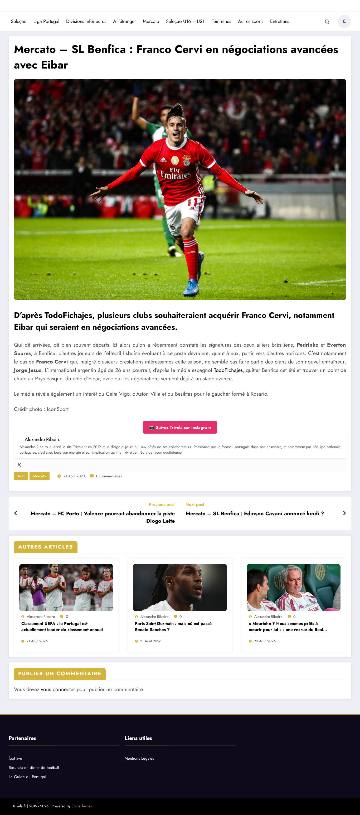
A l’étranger (124, 21)
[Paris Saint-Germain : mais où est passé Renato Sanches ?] (180, 587)
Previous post (162, 504)
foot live (15, 758)
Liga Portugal (46, 21)
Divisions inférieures (86, 21)
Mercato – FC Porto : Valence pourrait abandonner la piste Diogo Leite (103, 517)
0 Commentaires (109, 476)
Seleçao (19, 21)
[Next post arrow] (344, 513)
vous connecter (58, 689)
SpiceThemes (81, 806)
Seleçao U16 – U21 (185, 21)
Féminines (221, 21)
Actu (21, 476)
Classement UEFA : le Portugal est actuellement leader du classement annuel (62, 626)
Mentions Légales (139, 758)
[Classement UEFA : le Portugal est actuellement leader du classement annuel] (66, 587)
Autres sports (250, 21)
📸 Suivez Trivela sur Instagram (180, 427)
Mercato (151, 21)
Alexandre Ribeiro (41, 616)
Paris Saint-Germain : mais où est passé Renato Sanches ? (173, 626)
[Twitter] (19, 465)
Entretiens (279, 21)
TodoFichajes (228, 370)
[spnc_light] (344, 21)
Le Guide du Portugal (27, 777)
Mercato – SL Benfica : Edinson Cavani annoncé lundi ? (255, 513)
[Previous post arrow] (15, 513)
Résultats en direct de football (34, 767)
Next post (195, 504)
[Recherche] (327, 22)
